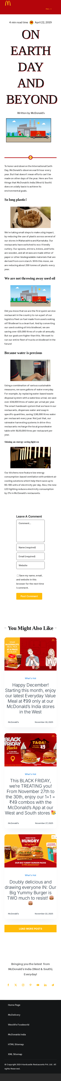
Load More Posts (30, 928)
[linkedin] (45, 985)
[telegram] (53, 985)
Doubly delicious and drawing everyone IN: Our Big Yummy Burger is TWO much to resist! (30, 890)
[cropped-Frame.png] (8, 1)
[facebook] (8, 985)
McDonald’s (20, 493)
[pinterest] (30, 985)
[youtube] (38, 985)
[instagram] (23, 985)
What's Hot (30, 678)
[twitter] (16, 985)
